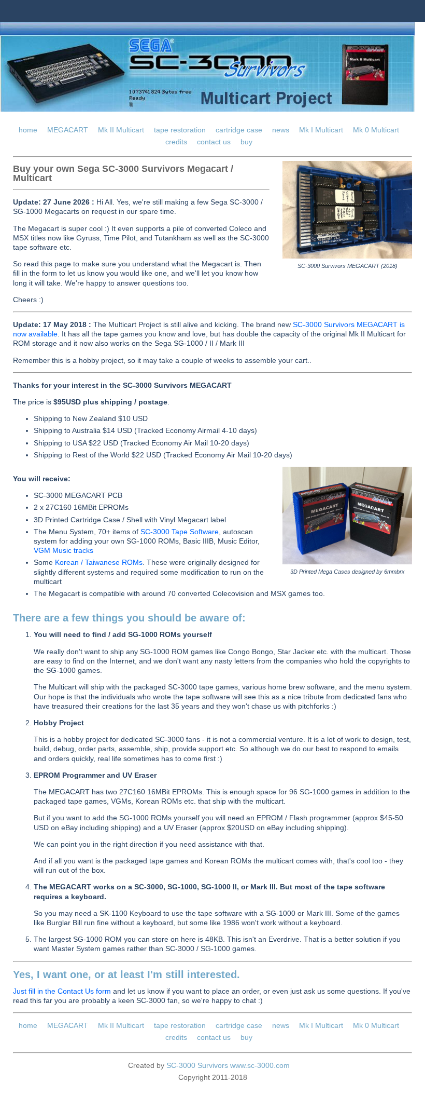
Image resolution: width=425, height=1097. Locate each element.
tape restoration (180, 130)
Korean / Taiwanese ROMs (99, 562)
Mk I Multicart (321, 130)
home (28, 130)
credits (176, 142)
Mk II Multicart (121, 130)
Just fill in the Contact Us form (62, 991)
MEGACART (67, 130)
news (280, 130)
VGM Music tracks (63, 550)
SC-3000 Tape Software (179, 531)
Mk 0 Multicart (376, 130)
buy (246, 142)
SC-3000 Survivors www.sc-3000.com (228, 1065)
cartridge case (239, 130)
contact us (214, 142)
